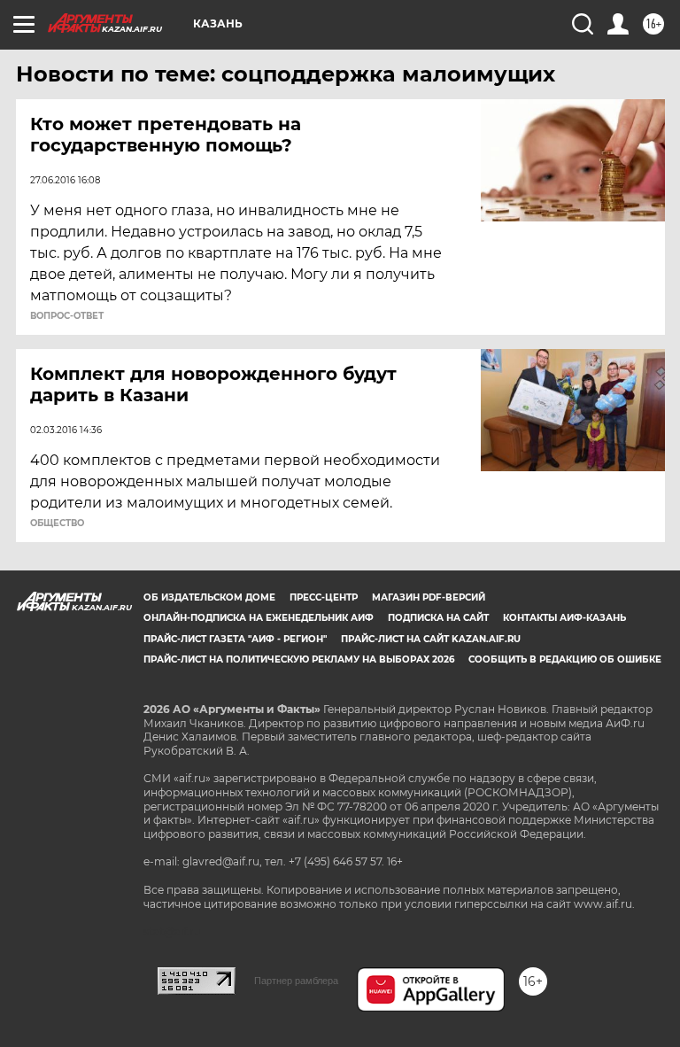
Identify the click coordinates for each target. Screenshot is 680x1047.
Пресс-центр (324, 597)
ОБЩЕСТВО (57, 523)
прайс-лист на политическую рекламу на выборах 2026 (298, 659)
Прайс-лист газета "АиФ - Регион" (235, 639)
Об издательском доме (209, 597)
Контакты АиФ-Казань (564, 618)
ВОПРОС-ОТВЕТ (67, 316)
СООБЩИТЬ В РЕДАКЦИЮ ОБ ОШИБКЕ (564, 659)
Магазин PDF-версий (428, 597)
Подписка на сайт (438, 618)
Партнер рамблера (296, 980)
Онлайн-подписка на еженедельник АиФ (258, 618)
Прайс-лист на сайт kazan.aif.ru (431, 639)
